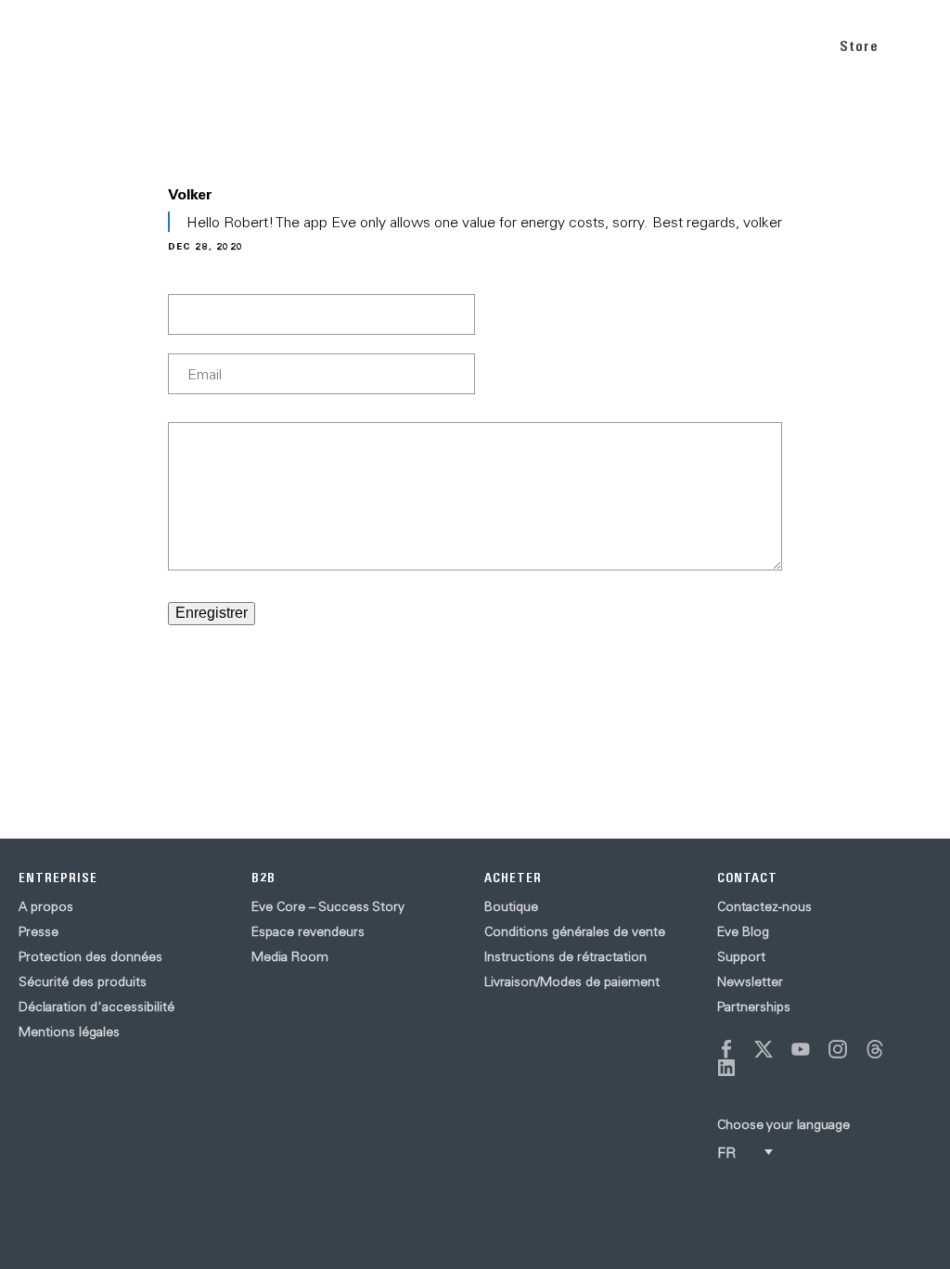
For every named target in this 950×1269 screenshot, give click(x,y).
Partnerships (753, 1006)
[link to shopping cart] (914, 43)
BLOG (706, 45)
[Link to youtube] (800, 1049)
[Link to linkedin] (726, 1067)
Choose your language (783, 1124)
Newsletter (750, 981)
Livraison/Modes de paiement (572, 981)
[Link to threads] (875, 1049)
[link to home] (55, 46)
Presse (38, 931)
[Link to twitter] (763, 1049)
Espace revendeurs (308, 931)
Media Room (289, 956)
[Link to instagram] (837, 1049)
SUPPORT (778, 45)
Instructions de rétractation (565, 956)
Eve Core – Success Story (327, 906)
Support (741, 956)
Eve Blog (743, 931)
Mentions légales (69, 1031)
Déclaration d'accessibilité (96, 1006)
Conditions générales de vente (574, 931)
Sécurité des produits (83, 981)
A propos (46, 906)
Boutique (511, 906)
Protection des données (90, 956)
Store (859, 46)
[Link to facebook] (726, 1049)
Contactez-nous (764, 906)
